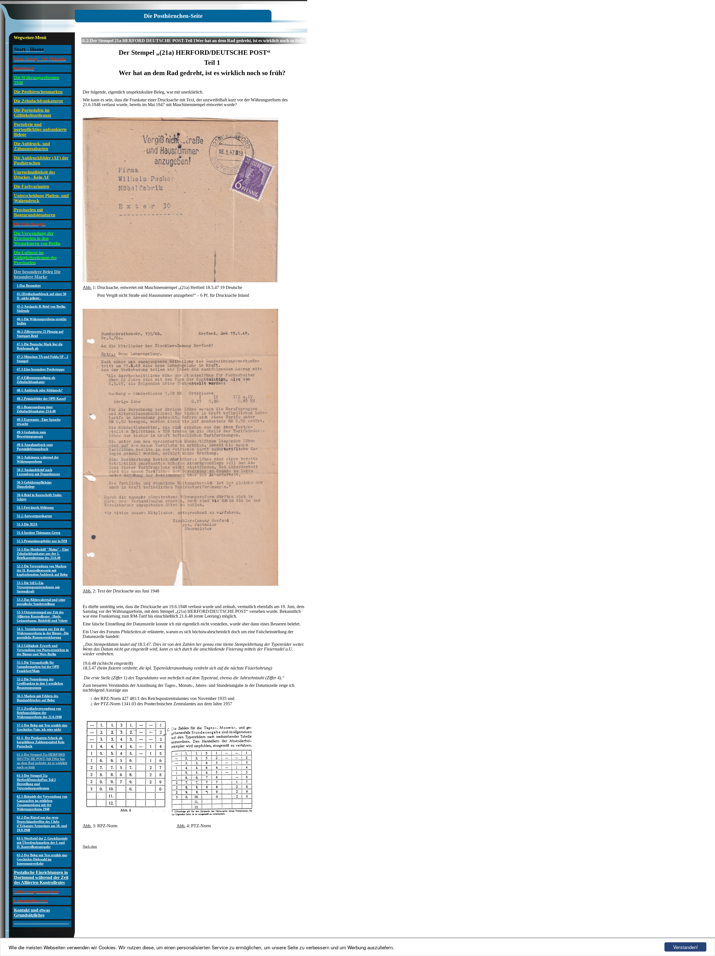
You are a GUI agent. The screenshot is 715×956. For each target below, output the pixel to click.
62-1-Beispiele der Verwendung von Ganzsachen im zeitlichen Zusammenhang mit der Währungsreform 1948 (42, 803)
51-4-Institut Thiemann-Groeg (38, 533)
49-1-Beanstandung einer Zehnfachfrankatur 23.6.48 (36, 409)
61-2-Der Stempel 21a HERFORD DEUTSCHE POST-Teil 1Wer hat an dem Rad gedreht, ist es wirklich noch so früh (42, 761)
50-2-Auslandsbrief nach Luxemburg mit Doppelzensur (38, 472)
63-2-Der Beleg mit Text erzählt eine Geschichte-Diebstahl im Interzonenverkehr (42, 859)
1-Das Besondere (29, 286)
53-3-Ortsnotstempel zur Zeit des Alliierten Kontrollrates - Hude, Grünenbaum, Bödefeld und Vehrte (42, 616)
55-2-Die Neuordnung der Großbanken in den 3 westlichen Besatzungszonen (40, 683)
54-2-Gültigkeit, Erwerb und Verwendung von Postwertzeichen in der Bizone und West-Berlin (43, 650)
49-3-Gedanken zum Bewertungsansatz (31, 434)
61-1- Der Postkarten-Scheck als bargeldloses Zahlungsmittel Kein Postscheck (41, 742)
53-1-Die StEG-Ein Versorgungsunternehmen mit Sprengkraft (38, 587)
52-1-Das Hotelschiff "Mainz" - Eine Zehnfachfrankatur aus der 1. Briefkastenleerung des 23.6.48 (43, 554)
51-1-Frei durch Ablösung (35, 508)
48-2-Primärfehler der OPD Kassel (41, 399)
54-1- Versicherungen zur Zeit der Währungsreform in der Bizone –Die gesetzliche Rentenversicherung (43, 633)
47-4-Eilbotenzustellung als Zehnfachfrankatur (36, 380)
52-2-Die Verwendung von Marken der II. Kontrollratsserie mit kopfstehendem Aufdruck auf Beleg (42, 570)
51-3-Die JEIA (27, 524)
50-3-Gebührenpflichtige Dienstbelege (34, 485)
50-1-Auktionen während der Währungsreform (38, 459)
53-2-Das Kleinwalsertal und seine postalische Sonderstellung (41, 602)
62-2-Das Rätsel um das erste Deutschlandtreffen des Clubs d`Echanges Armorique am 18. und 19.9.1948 (42, 824)
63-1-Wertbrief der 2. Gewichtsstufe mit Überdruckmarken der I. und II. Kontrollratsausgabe (42, 842)
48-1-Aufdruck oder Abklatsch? (40, 390)
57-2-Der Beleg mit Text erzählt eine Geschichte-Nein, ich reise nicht (42, 727)
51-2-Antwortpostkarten (34, 516)
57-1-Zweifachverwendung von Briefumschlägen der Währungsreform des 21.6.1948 (39, 713)
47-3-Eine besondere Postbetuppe (41, 369)
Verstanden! (685, 946)
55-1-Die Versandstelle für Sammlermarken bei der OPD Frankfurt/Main (38, 667)
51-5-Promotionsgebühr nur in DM (42, 541)
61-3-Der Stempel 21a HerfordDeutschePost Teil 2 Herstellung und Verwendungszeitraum (36, 782)
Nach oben (90, 847)
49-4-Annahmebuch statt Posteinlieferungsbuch (35, 447)
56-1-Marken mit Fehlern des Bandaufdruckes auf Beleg (37, 698)
